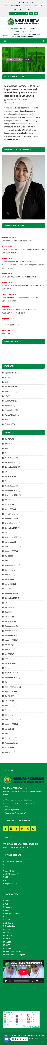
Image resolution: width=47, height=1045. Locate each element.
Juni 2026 (8, 444)
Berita (7, 382)
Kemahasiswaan (11, 926)
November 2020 (11, 598)
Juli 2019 (8, 645)
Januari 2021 (10, 593)
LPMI (8, 932)
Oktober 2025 (10, 472)
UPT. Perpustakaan (12, 914)
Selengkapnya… (14, 140)
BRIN (6, 877)
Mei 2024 (8, 505)
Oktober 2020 (10, 603)
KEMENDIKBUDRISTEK (13, 861)
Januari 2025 (10, 486)
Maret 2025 (9, 476)
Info (6, 396)
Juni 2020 (8, 612)
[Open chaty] (6, 1039)
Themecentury (35, 1038)
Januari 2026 (10, 458)
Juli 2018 (8, 696)
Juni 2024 (8, 500)
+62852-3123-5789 (27, 28)
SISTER (9, 936)
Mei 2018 (8, 701)
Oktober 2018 (10, 682)
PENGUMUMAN (16, 6)
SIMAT (7, 901)
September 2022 (11, 547)
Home (6, 6)
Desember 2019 (11, 631)
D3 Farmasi (9, 387)
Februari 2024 (10, 514)
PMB (14, 9)
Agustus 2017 (10, 724)
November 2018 (11, 678)
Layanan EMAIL (38, 6)
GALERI (21, 9)
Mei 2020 (8, 617)
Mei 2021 (8, 579)
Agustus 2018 (10, 692)
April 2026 (9, 448)
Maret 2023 (9, 542)
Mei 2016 (8, 748)
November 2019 (11, 635)
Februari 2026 (10, 453)
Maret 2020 (9, 621)
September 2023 (11, 537)
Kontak (29, 9)
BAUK (8, 939)
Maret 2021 (9, 584)
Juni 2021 (8, 575)
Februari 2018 (10, 710)
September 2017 (11, 720)
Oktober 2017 (10, 715)
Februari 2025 (10, 481)
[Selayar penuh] (41, 981)
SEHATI (8, 920)
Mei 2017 (8, 729)
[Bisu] (37, 981)
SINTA (7, 880)
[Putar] (6, 981)
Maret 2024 (9, 509)
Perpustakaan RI (11, 884)
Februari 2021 (10, 589)
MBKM (8, 942)
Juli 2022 (8, 556)
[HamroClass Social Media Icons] (5, 828)
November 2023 (11, 528)
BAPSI (8, 945)
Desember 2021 (11, 565)
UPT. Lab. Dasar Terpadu (15, 955)
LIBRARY (9, 948)
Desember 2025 (11, 462)
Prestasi (8, 420)
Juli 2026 (8, 439)
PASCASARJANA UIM (14, 951)
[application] (23, 971)
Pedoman (27, 6)
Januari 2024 (10, 519)
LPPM (8, 929)
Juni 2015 (8, 752)
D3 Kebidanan (10, 392)
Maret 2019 (9, 663)
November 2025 (11, 467)
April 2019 (9, 659)
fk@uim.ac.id (26, 31)
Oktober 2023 (10, 533)
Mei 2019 (8, 654)
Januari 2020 (10, 626)
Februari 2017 (10, 738)
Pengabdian (9, 410)
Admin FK (24, 100)
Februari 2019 (10, 668)
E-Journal (8, 907)
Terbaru (8, 424)
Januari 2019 (10, 673)
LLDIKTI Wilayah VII (12, 874)
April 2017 (9, 734)
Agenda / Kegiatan (12, 373)
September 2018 (11, 687)
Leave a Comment (13, 103)
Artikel (7, 377)
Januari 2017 (10, 743)
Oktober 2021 (10, 570)
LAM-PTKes (9, 871)
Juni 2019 (8, 649)
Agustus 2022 (10, 551)
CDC (6, 917)
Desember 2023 (11, 523)
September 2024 (11, 495)
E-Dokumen (9, 923)
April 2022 (9, 561)
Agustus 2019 (10, 640)
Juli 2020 (8, 607)
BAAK (7, 910)
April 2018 (9, 706)
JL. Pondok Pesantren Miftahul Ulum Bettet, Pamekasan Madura (25, 35)
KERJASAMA (10, 401)
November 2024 (11, 491)
